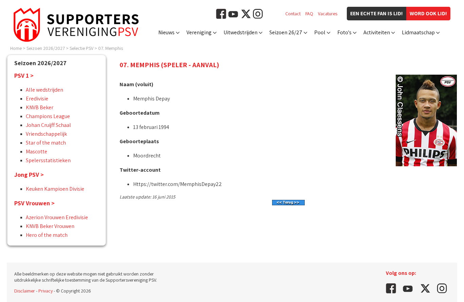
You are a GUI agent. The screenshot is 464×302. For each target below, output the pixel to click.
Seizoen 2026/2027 (45, 48)
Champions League (48, 116)
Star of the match (46, 142)
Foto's (344, 32)
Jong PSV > (29, 174)
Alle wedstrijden (44, 89)
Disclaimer (24, 291)
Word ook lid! (428, 13)
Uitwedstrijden (240, 32)
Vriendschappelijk (46, 133)
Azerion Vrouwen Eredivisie (57, 217)
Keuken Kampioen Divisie (55, 188)
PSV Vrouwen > (34, 203)
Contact (293, 14)
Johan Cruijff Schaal (48, 125)
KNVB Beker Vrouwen (50, 226)
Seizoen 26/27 (285, 32)
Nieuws (166, 32)
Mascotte (36, 151)
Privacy (45, 291)
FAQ (309, 14)
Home (16, 48)
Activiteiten (376, 32)
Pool (319, 32)
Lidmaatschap (418, 32)
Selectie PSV (81, 48)
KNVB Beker (39, 107)
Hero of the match (47, 235)
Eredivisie (37, 98)
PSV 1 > (24, 75)
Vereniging (199, 32)
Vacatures (327, 14)
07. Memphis (110, 48)
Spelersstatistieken (48, 160)
